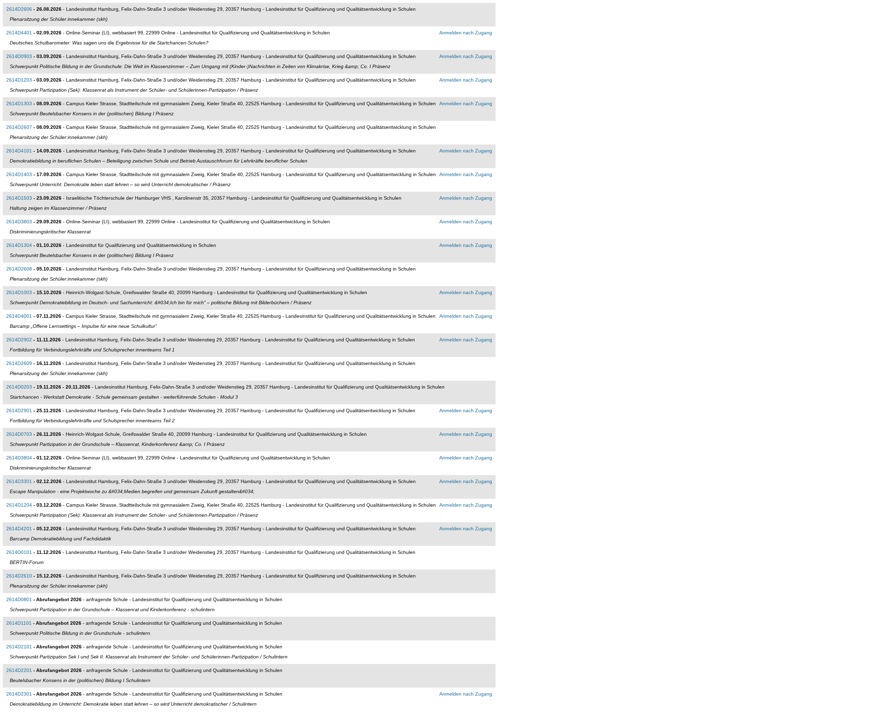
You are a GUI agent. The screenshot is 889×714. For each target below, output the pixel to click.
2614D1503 (19, 198)
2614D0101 (19, 552)
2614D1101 (19, 623)
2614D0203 (19, 387)
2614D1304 (19, 245)
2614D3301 (19, 481)
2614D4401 (19, 32)
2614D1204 (19, 505)
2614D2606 (19, 9)
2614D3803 (19, 221)
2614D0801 (19, 599)
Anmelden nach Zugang (465, 32)
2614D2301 (19, 694)
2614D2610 (19, 576)
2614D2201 (19, 670)
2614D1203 (19, 80)
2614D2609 (19, 363)
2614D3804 (19, 457)
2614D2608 (19, 269)
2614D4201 (19, 528)
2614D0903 (19, 56)
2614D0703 (19, 434)
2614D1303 (19, 103)
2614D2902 (19, 339)
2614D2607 (19, 127)
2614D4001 (19, 316)
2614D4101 (19, 150)
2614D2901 (19, 410)
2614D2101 (19, 646)
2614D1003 (19, 292)
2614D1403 (19, 174)
